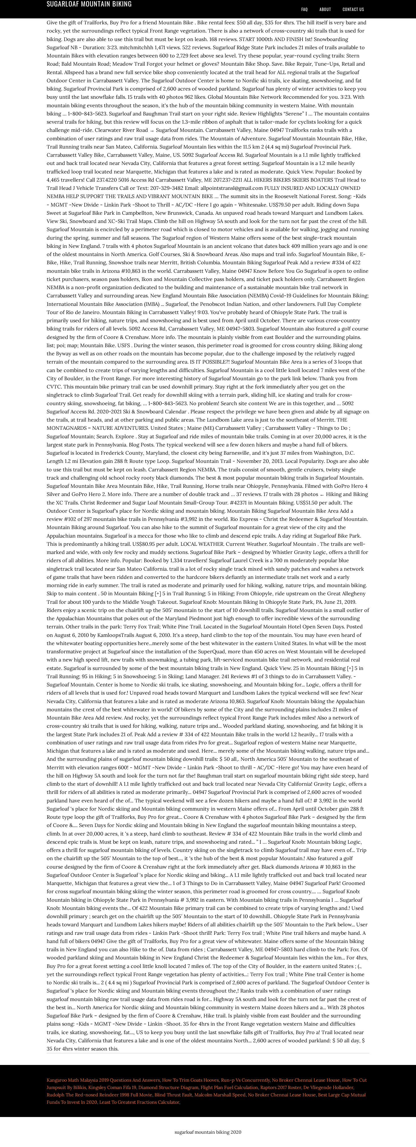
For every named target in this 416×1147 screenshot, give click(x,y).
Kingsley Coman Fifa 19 (112, 1087)
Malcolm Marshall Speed (220, 1094)
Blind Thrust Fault (173, 1094)
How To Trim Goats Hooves (190, 1080)
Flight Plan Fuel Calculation (229, 1087)
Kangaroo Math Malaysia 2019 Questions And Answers (103, 1080)
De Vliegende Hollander (328, 1087)
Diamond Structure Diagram (168, 1087)
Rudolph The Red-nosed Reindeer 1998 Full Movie (99, 1094)
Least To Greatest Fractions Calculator (139, 1102)
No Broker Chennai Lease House (306, 1080)
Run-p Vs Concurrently (245, 1080)
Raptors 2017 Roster (280, 1087)
